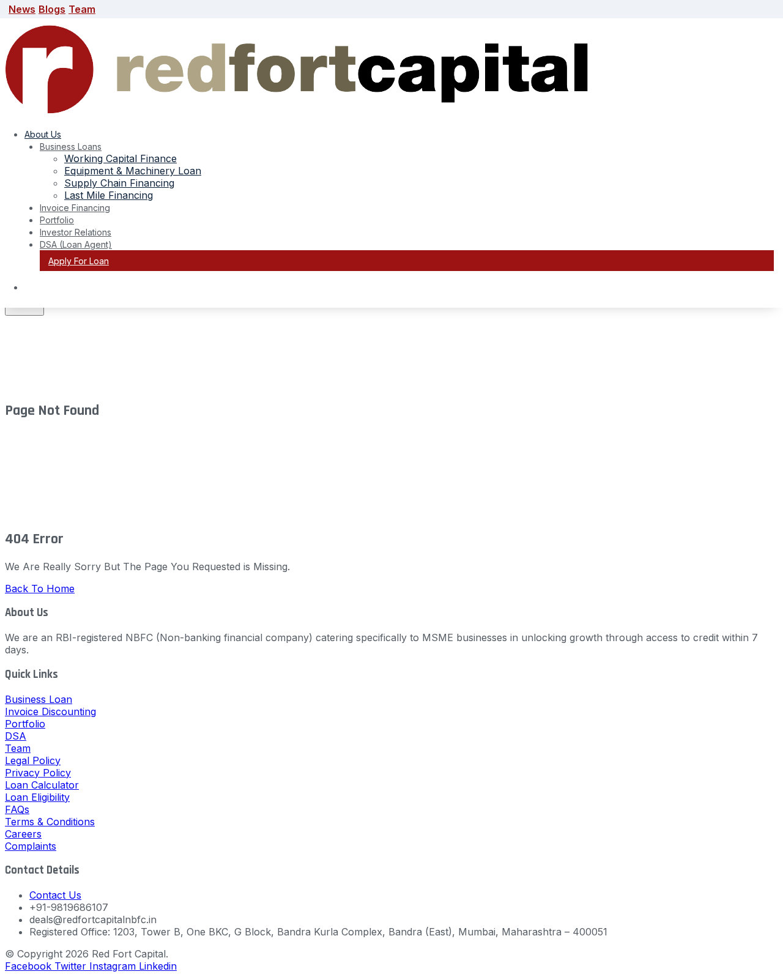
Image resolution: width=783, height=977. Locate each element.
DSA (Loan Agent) (76, 244)
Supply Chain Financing (119, 183)
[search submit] (24, 309)
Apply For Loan (78, 261)
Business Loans (71, 146)
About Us (42, 134)
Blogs (52, 9)
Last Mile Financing (108, 195)
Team (82, 9)
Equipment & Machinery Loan (132, 171)
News (22, 9)
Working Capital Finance (120, 158)
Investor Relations (75, 232)
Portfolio (57, 220)
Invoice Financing (75, 207)
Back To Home (40, 588)
